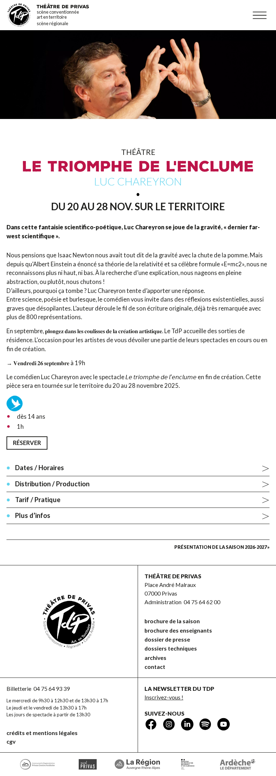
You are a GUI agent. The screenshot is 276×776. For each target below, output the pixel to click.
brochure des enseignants (178, 630)
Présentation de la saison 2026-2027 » (222, 547)
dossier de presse (167, 639)
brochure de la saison (172, 620)
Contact (154, 666)
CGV (10, 741)
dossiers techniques (170, 648)
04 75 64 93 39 (51, 688)
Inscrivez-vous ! (163, 697)
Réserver (27, 442)
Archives (155, 657)
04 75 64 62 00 (202, 601)
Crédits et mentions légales (42, 732)
